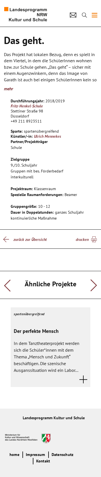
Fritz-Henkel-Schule (27, 106)
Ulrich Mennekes (47, 136)
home (14, 454)
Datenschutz (63, 454)
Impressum (35, 454)
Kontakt (43, 461)
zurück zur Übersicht (30, 239)
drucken (82, 239)
